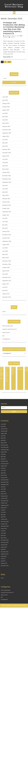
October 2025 (6, 106)
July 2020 (5, 247)
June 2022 (5, 188)
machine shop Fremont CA (9, 329)
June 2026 (5, 97)
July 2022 (5, 185)
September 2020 (6, 241)
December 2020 (6, 234)
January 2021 (6, 231)
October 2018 (6, 267)
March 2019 (5, 257)
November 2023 (6, 152)
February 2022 (6, 198)
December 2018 (6, 261)
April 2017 (5, 290)
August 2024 (5, 136)
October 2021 (6, 208)
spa (3, 335)
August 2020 (5, 244)
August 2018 (5, 270)
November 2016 (6, 297)
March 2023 (5, 169)
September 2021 (6, 211)
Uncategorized (6, 339)
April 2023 (5, 165)
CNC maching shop (7, 325)
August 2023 (5, 156)
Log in (4, 311)
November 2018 (6, 264)
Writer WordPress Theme (9, 605)
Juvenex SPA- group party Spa (13, 370)
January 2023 (6, 172)
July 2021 (5, 218)
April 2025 (5, 119)
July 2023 (5, 159)
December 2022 (6, 175)
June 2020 (5, 251)
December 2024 (6, 129)
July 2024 (5, 139)
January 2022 (6, 202)
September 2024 (6, 133)
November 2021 (6, 205)
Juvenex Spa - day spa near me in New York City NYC (7, 374)
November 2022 (6, 179)
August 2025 (5, 110)
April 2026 (5, 100)
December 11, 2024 (9, 35)
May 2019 (5, 254)
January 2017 (6, 293)
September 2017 (6, 280)
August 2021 (5, 215)
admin (18, 35)
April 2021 (5, 228)
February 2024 (6, 149)
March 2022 (5, 195)
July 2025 (5, 113)
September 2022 (6, 182)
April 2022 (5, 192)
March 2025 (5, 123)
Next (9, 61)
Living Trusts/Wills (20, 368)
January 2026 (6, 103)
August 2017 (5, 284)
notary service (6, 332)
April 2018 (5, 274)
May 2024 (5, 142)
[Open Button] (14, 12)
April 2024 (5, 146)
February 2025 (6, 126)
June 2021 (5, 221)
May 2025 (5, 116)
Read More (7, 57)
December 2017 (6, 277)
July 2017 (5, 287)
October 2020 (6, 238)
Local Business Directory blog (14, 5)
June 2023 (5, 162)
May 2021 (5, 224)
